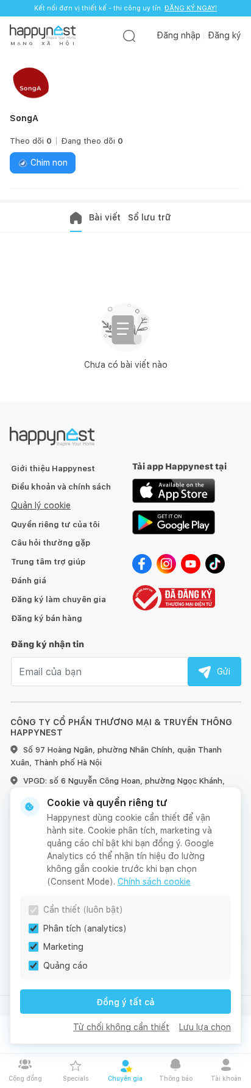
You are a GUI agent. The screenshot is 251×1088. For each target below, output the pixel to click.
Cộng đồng (25, 1078)
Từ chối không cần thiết (121, 1027)
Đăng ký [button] (224, 35)
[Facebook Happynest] (142, 563)
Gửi (223, 671)
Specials (75, 1078)
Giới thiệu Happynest (53, 468)
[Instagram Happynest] (166, 563)
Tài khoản (226, 1078)
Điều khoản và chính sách (61, 486)
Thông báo (176, 1078)
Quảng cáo (65, 965)
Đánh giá (28, 580)
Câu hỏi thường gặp (50, 542)
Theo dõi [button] (31, 141)
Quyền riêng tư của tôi (55, 524)
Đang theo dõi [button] (92, 141)
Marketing (63, 947)
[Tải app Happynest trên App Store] (173, 490)
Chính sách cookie (154, 881)
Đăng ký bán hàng (46, 618)
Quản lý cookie (41, 505)
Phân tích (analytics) (85, 928)
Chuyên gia (125, 1078)
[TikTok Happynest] (215, 563)
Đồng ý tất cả (125, 1002)
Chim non (48, 162)
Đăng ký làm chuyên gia (58, 599)
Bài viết (105, 217)
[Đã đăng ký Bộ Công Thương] (173, 597)
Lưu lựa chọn (205, 1027)
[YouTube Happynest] (190, 563)
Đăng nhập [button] (178, 35)
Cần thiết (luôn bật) (83, 909)
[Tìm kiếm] (129, 35)
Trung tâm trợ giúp (48, 561)
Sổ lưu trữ (149, 217)
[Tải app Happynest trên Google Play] (173, 522)
